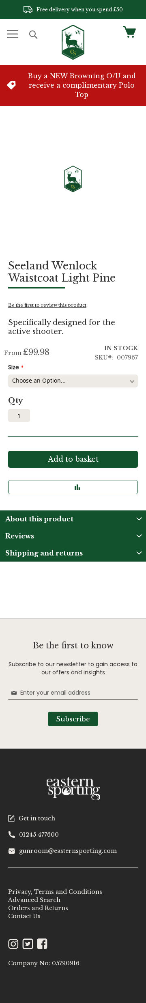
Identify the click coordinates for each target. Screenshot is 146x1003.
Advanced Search (34, 900)
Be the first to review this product (47, 305)
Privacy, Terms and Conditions (55, 891)
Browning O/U (94, 76)
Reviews (19, 536)
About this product (39, 519)
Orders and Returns (38, 908)
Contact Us (24, 916)
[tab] (73, 518)
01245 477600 (39, 834)
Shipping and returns (44, 553)
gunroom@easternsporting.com (68, 850)
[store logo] (73, 42)
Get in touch (37, 818)
